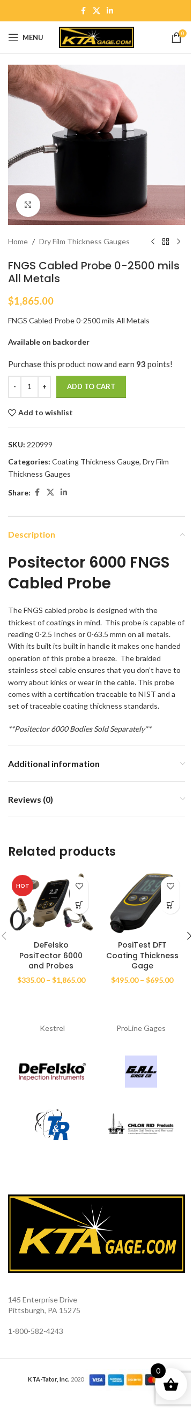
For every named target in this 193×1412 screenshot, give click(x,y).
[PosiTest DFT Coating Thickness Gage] (142, 903)
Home (18, 241)
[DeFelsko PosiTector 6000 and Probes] (51, 903)
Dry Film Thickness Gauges (84, 241)
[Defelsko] (52, 1071)
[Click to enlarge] (28, 205)
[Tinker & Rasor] (52, 1125)
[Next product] (178, 242)
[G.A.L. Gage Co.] (140, 1071)
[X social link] (96, 11)
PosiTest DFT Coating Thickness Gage (142, 955)
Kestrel (52, 1028)
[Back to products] (165, 242)
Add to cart (91, 386)
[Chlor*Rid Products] (140, 1125)
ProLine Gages (141, 1028)
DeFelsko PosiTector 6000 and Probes (51, 955)
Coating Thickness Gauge (95, 461)
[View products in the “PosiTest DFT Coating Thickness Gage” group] (170, 904)
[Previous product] (152, 242)
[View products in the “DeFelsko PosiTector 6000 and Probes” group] (79, 904)
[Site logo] (96, 36)
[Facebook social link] (83, 11)
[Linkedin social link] (109, 11)
